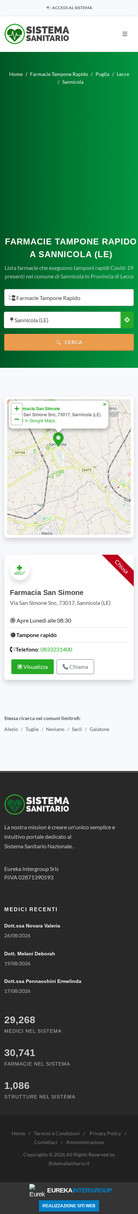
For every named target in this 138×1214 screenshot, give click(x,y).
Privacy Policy (105, 1133)
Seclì (77, 729)
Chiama (78, 666)
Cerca (72, 342)
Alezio (11, 729)
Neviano (55, 729)
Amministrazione (85, 1142)
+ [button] (17, 408)
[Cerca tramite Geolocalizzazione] (127, 320)
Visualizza (35, 666)
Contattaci (45, 1142)
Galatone (99, 729)
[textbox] (67, 298)
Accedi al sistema (71, 7)
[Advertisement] (69, 158)
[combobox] (69, 297)
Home (18, 1133)
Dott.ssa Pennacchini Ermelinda (42, 981)
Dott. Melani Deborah (29, 953)
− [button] (17, 419)
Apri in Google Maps (35, 420)
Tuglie (32, 729)
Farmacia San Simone (38, 408)
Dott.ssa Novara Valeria (32, 926)
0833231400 (56, 649)
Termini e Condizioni (57, 1133)
